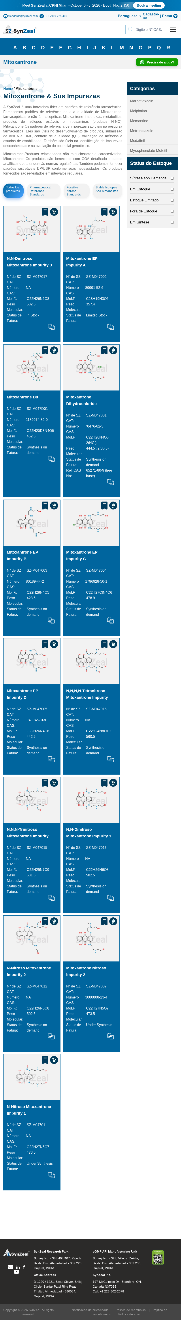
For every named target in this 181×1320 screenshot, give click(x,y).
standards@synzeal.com (23, 16)
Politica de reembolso (131, 1310)
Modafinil (137, 141)
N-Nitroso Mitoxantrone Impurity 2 (29, 971)
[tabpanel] (90, 5)
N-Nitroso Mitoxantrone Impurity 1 (29, 1109)
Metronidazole (141, 131)
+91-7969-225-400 (55, 16)
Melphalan (138, 111)
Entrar (167, 16)
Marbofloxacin (141, 101)
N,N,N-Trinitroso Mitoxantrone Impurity (28, 832)
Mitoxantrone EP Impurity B (22, 555)
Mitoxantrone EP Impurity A (82, 261)
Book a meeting (149, 5)
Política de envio (129, 1314)
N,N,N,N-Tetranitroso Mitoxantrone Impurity (87, 694)
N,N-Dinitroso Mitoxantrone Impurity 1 (88, 832)
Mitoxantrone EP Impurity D (22, 694)
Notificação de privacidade (90, 1310)
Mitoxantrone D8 (22, 397)
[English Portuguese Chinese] (124, 16)
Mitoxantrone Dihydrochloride (81, 400)
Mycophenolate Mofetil (148, 151)
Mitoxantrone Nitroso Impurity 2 (86, 971)
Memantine (139, 121)
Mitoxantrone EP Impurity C (82, 555)
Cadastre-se (151, 16)
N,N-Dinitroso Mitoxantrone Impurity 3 (29, 261)
